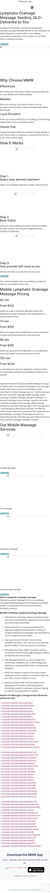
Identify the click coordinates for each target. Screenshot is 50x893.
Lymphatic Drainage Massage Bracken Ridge (20, 722)
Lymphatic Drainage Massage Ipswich (17, 739)
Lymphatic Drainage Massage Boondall (18, 719)
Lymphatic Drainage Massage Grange (17, 769)
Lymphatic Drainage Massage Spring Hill (18, 837)
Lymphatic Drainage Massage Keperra (17, 780)
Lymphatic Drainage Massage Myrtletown (19, 791)
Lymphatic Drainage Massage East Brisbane (20, 804)
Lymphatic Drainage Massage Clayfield (18, 733)
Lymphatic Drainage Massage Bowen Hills (19, 801)
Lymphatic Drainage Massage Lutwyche (18, 782)
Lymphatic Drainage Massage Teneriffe (17, 840)
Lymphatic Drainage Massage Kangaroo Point (20, 815)
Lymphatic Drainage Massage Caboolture (19, 796)
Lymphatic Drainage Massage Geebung (18, 763)
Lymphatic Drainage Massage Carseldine (18, 728)
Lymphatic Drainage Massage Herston (17, 810)
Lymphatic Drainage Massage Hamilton (18, 771)
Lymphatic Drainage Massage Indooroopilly (19, 741)
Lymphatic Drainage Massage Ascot (16, 708)
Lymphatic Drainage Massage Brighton (17, 725)
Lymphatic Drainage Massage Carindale (18, 744)
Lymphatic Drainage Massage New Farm (18, 821)
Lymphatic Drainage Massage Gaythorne (18, 760)
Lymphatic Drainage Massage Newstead (18, 824)
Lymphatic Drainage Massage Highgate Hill (19, 812)
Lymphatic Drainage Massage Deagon (17, 736)
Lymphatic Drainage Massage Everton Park (19, 755)
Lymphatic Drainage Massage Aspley (17, 711)
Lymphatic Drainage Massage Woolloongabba (21, 846)
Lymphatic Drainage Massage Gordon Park (19, 766)
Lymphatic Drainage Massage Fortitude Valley (20, 807)
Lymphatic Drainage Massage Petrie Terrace (20, 829)
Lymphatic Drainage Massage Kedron (17, 777)
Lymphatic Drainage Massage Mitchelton (18, 788)
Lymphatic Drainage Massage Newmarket (19, 794)
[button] (32, 7)
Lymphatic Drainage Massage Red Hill (17, 832)
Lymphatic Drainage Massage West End (18, 843)
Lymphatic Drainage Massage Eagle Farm (19, 752)
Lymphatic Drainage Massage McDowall (18, 785)
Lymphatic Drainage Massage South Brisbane (20, 835)
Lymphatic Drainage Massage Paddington (19, 826)
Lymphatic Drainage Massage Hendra (17, 774)
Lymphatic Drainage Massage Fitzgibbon (18, 758)
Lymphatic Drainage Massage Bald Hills (18, 714)
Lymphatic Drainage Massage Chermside (18, 730)
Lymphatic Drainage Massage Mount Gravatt (20, 747)
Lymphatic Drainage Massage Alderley (17, 705)
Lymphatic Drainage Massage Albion (17, 703)
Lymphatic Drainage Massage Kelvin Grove (19, 818)
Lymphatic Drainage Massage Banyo (17, 716)
